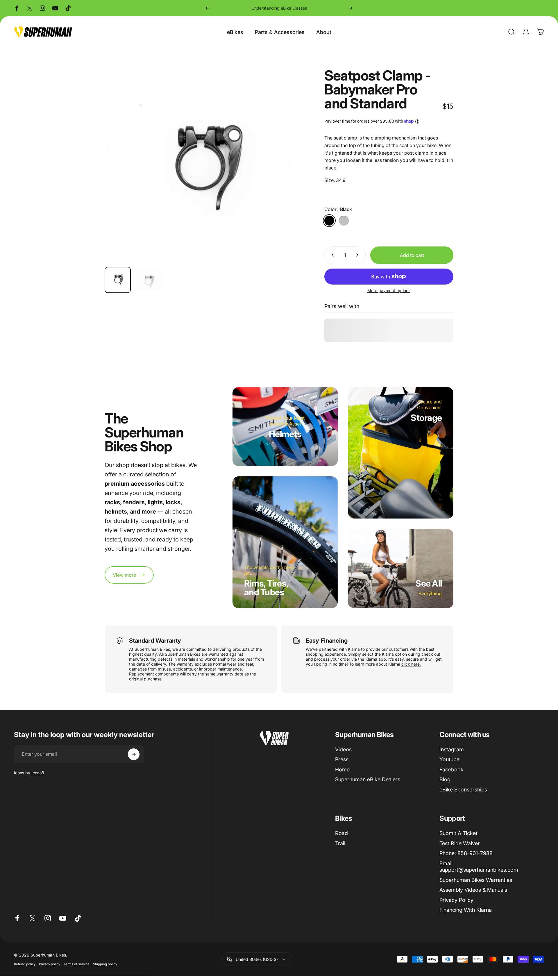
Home (342, 769)
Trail (340, 843)
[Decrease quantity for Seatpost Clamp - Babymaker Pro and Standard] (331, 255)
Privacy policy (49, 964)
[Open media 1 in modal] (201, 165)
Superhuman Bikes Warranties (475, 880)
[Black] (329, 221)
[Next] (350, 8)
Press (341, 759)
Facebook (451, 769)
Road (341, 833)
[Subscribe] (134, 754)
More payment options (388, 290)
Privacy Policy (456, 900)
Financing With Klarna (465, 910)
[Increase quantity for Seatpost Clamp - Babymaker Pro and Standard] (358, 255)
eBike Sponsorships (463, 789)
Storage (426, 417)
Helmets (285, 434)
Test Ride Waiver (459, 843)
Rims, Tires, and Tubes (266, 587)
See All (428, 583)
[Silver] (344, 221)
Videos (343, 749)
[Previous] (207, 8)
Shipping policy (105, 964)
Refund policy (24, 964)
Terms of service (77, 964)
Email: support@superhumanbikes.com (478, 866)
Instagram (451, 749)
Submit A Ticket (458, 833)
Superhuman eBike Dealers (367, 779)
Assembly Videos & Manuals (473, 890)
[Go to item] (118, 280)
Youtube (449, 759)
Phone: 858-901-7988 (466, 853)
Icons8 (37, 772)
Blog (444, 779)
